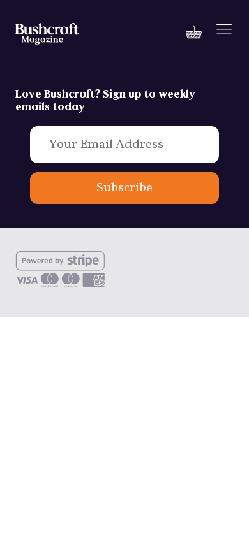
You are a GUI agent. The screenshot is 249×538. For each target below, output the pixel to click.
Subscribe (124, 188)
